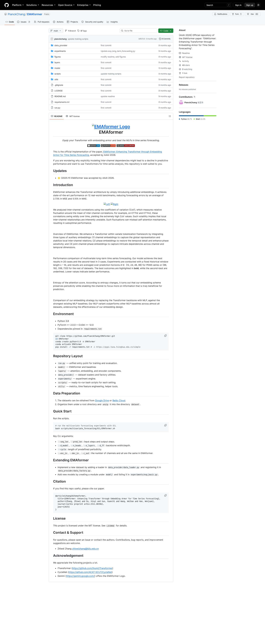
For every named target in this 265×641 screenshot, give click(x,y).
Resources (47, 5)
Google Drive (102, 400)
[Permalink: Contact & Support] (51, 533)
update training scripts (78, 39)
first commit (106, 45)
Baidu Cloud (118, 400)
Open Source (65, 5)
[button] (166, 336)
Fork (238, 14)
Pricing (97, 5)
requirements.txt (62, 102)
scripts (58, 74)
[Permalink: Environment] (51, 314)
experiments (60, 51)
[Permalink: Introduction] (51, 185)
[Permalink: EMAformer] (51, 129)
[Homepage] (6, 5)
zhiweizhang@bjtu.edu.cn (85, 548)
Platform (16, 5)
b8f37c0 (142, 39)
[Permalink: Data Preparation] (51, 393)
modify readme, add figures (113, 57)
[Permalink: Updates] (51, 171)
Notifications (222, 14)
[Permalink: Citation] (51, 481)
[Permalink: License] (51, 518)
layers (57, 62)
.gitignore (59, 85)
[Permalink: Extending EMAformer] (51, 460)
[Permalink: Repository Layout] (51, 356)
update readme (108, 96)
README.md (60, 96)
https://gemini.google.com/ (80, 576)
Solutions (31, 5)
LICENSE (59, 90)
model (57, 68)
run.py (57, 107)
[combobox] (139, 31)
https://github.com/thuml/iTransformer (92, 568)
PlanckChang (16, 14)
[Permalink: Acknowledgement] (51, 555)
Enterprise (82, 5)
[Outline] (169, 116)
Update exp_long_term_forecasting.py (118, 51)
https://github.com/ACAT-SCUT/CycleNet (90, 572)
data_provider (61, 45)
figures (58, 57)
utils (56, 79)
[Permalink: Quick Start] (51, 411)
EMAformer (34, 14)
